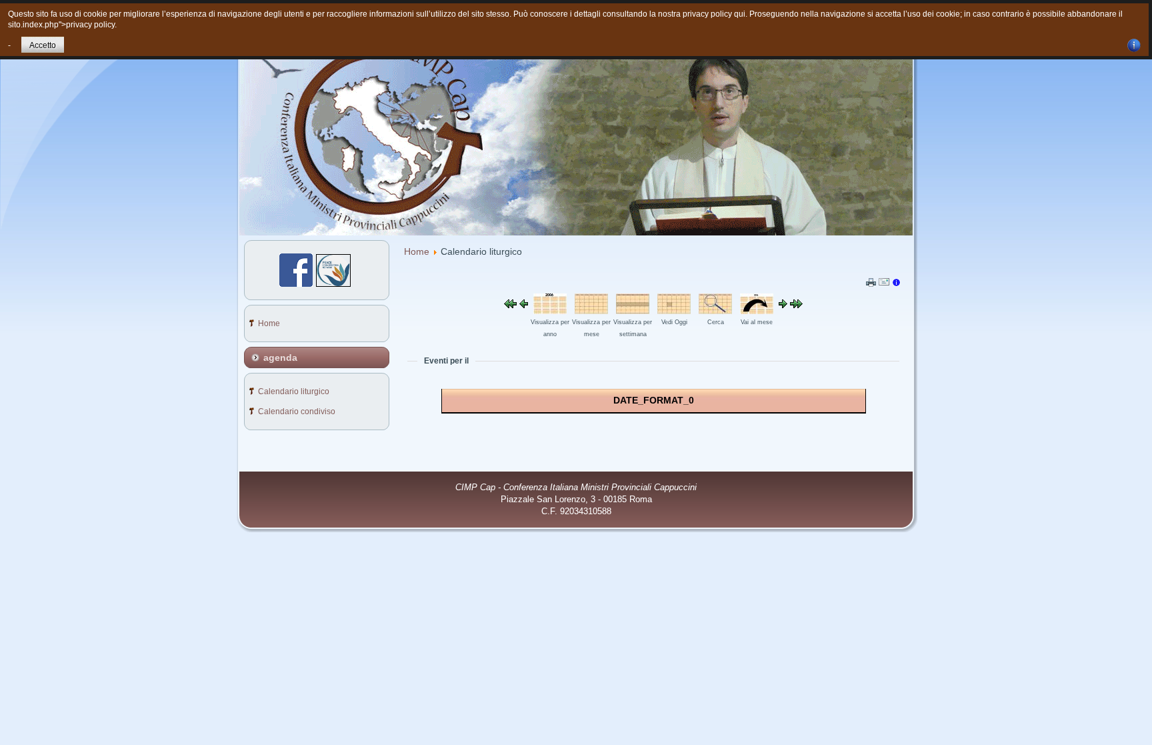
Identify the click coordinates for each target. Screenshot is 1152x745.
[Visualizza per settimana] (632, 310)
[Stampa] (871, 283)
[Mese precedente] (510, 304)
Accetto (42, 45)
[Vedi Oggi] (674, 310)
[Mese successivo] (796, 304)
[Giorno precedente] (523, 304)
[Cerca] (715, 310)
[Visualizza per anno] (550, 310)
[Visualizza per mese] (591, 310)
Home (416, 251)
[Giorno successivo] (783, 304)
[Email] (884, 284)
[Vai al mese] (756, 310)
